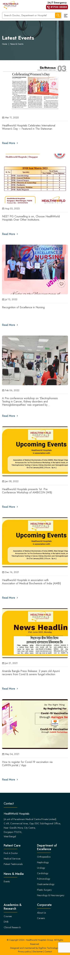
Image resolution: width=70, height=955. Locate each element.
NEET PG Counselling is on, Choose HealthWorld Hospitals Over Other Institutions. (31, 218)
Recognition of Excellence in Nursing (23, 307)
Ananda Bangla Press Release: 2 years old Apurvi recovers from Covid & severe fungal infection (31, 672)
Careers (41, 918)
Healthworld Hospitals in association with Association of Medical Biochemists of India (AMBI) (31, 581)
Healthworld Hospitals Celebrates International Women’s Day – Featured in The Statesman (28, 127)
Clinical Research (12, 927)
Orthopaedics (43, 856)
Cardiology (42, 873)
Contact (48, 951)
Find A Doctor (11, 853)
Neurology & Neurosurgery (50, 895)
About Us (41, 912)
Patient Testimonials (13, 864)
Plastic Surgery (44, 890)
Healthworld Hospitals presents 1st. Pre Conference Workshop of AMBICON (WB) (27, 491)
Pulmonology (43, 878)
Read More (9, 143)
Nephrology (43, 862)
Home (4, 44)
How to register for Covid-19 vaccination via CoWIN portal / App (27, 763)
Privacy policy (24, 951)
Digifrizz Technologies (49, 948)
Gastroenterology (45, 884)
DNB (6, 921)
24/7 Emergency (57, 5)
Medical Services (12, 858)
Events (7, 881)
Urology (41, 868)
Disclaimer (38, 951)
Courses (8, 916)
